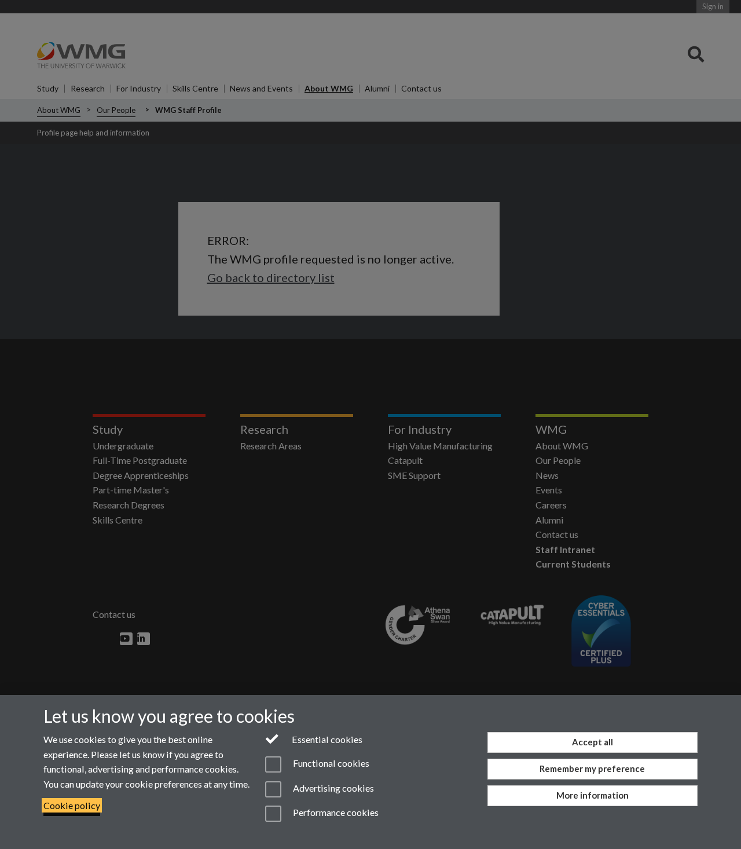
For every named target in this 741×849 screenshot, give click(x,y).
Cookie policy (71, 805)
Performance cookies (335, 812)
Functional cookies (330, 763)
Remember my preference (592, 768)
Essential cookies (326, 739)
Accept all (592, 742)
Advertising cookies (332, 787)
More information (592, 795)
